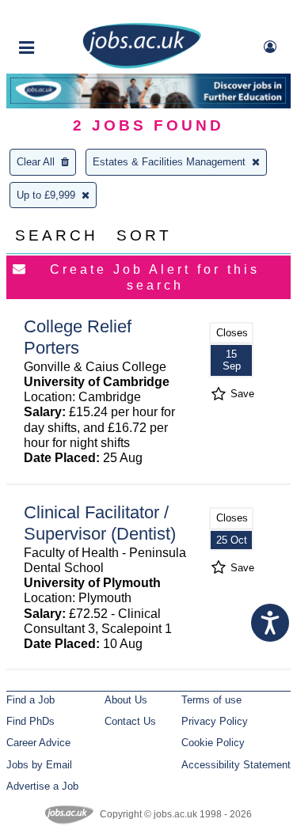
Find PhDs (30, 721)
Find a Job (30, 700)
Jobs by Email (39, 765)
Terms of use (211, 700)
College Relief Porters (77, 337)
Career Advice (38, 743)
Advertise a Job (42, 786)
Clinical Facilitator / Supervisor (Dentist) (100, 523)
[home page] (141, 65)
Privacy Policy (214, 721)
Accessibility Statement (236, 765)
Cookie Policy (213, 743)
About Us (126, 700)
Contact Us (130, 721)
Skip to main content (63, 14)
